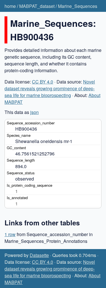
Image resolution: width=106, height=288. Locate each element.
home (10, 6)
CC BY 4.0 (42, 81)
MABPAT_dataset (37, 6)
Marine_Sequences (77, 6)
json (34, 112)
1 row (10, 234)
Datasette (39, 255)
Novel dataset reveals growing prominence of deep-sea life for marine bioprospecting (50, 88)
